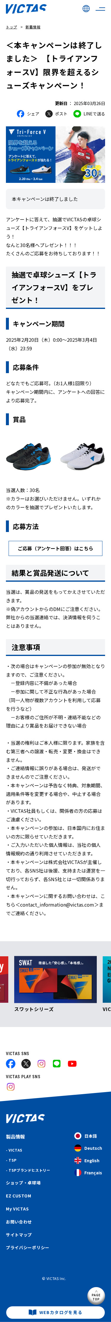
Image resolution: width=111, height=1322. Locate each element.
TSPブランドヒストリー (29, 1170)
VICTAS (15, 1149)
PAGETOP (96, 1297)
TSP (13, 1160)
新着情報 (32, 26)
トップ (11, 26)
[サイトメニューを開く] (100, 9)
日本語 (90, 1136)
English (91, 1160)
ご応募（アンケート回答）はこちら (55, 548)
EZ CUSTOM (18, 1196)
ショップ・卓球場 (23, 1183)
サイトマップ (19, 1235)
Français (93, 1173)
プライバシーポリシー (27, 1247)
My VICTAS (17, 1209)
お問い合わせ (19, 1222)
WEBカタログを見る (61, 1312)
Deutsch (93, 1148)
